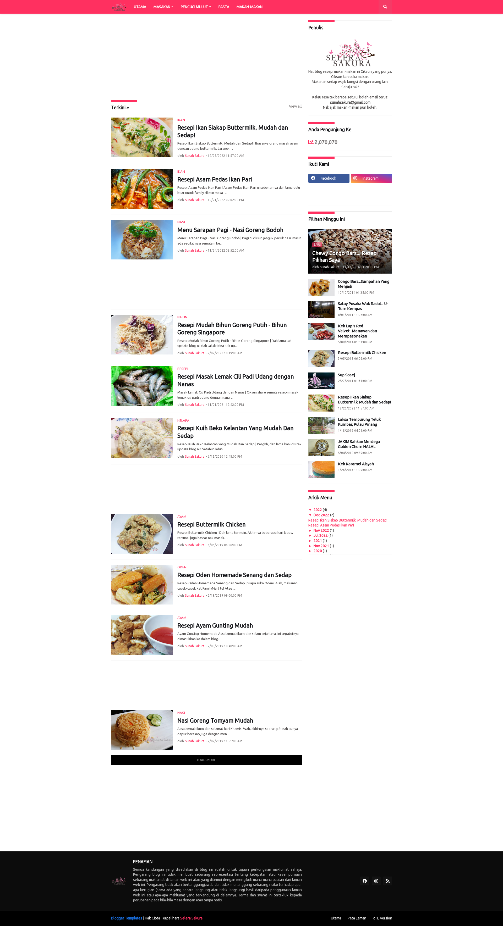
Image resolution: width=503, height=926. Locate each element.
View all (295, 106)
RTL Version (382, 918)
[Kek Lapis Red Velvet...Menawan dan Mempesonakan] (321, 331)
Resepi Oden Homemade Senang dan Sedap (234, 575)
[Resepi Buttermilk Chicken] (142, 534)
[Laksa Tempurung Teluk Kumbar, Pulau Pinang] (321, 425)
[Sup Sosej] (321, 380)
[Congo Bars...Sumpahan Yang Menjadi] (321, 287)
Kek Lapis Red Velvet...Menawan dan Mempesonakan (357, 331)
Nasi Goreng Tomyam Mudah (215, 720)
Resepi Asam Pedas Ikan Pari (214, 179)
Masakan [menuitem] (162, 7)
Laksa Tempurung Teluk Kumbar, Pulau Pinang (359, 422)
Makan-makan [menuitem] (250, 7)
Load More (206, 760)
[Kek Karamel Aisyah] (321, 469)
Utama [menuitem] (140, 7)
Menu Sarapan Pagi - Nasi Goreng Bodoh (230, 229)
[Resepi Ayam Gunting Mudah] (142, 635)
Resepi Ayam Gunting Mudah (215, 625)
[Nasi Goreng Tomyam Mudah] (142, 730)
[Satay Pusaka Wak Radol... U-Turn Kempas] (321, 309)
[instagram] (376, 881)
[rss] (387, 881)
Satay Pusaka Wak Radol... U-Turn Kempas (363, 306)
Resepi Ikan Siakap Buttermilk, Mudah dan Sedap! (232, 131)
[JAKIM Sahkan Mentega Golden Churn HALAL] (321, 447)
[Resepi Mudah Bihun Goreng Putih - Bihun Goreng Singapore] (142, 334)
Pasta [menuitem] (223, 7)
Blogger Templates (126, 918)
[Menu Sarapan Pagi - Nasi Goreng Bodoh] (142, 239)
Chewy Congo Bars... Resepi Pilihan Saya (345, 256)
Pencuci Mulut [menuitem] (194, 7)
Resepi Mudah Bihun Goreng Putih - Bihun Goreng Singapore (232, 328)
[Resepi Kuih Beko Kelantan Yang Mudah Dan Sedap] (142, 438)
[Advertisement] (206, 56)
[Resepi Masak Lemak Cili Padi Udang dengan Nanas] (142, 386)
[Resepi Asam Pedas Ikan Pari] (142, 189)
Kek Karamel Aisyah (356, 464)
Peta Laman (357, 918)
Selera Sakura (191, 918)
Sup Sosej (346, 375)
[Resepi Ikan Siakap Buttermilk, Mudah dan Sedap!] (142, 137)
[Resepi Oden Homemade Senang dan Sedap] (142, 585)
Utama (336, 918)
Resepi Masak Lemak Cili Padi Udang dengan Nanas (235, 380)
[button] (385, 7)
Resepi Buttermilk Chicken (211, 524)
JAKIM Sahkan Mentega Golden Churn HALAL (359, 444)
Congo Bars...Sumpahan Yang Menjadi (363, 284)
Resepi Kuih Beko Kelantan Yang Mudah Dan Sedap (235, 432)
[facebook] (364, 881)
